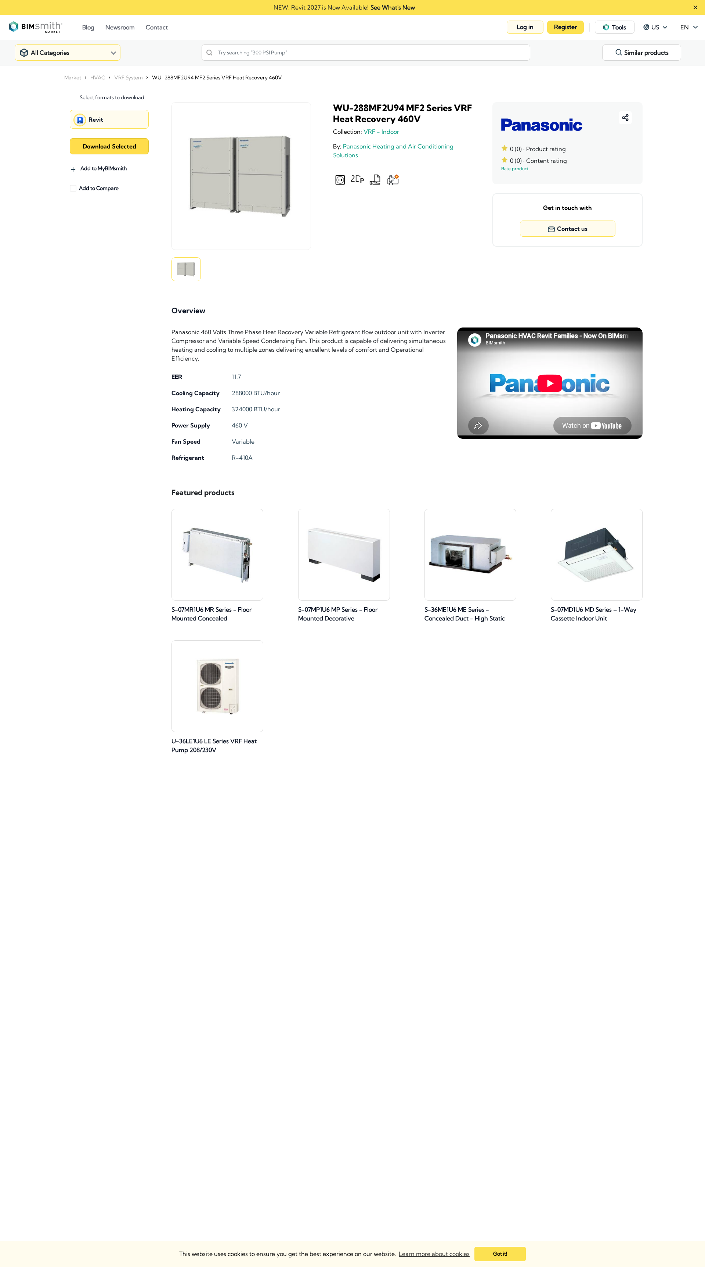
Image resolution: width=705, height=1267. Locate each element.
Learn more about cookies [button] (434, 1253)
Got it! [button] (500, 1253)
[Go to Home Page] (45, 27)
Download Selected (109, 146)
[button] (525, 27)
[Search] (209, 52)
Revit (95, 119)
